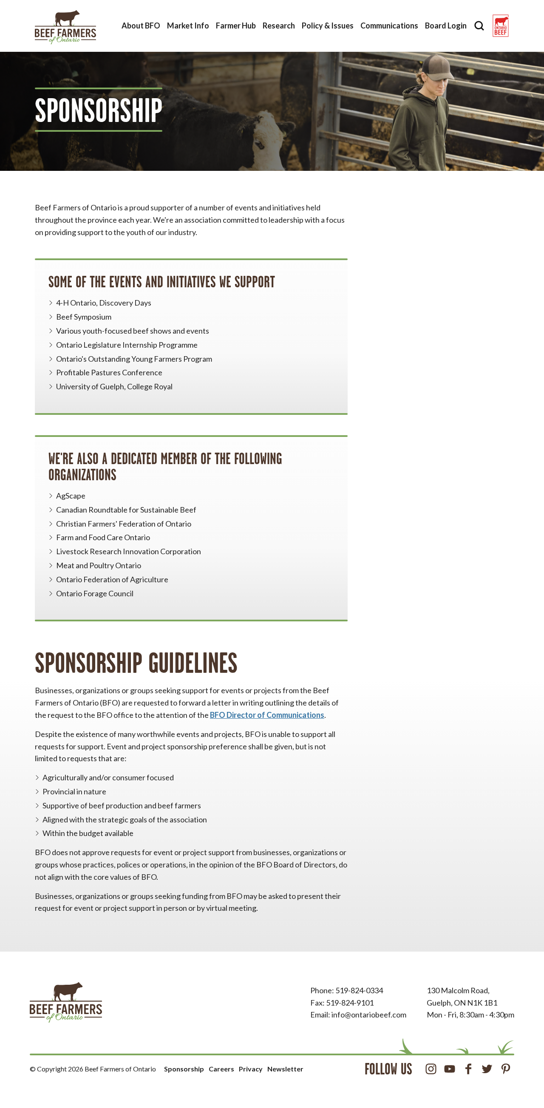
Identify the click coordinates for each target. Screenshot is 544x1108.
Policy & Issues (328, 25)
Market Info (188, 25)
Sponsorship (184, 1069)
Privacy (251, 1069)
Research (279, 25)
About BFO (141, 25)
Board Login (446, 25)
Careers (221, 1069)
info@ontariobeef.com (369, 1014)
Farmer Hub (236, 25)
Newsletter (285, 1069)
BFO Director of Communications (267, 715)
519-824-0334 (359, 990)
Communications (389, 25)
